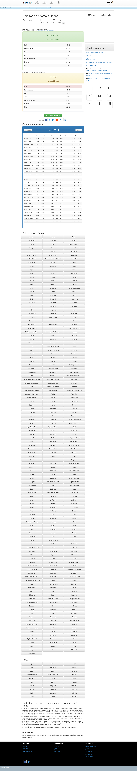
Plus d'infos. (53, 8)
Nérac (53, 430)
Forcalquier (53, 518)
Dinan (32, 540)
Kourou (74, 310)
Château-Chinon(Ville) (74, 569)
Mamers (31, 467)
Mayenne (74, 460)
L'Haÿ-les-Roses (74, 478)
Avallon (53, 628)
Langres (74, 496)
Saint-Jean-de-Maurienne (32, 379)
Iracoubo (74, 259)
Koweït (74, 678)
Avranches (53, 624)
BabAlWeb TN (88, 754)
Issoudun (74, 504)
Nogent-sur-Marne (32, 427)
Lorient (74, 262)
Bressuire (32, 599)
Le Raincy (53, 485)
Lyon (74, 317)
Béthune (74, 606)
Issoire (32, 507)
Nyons (32, 423)
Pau (53, 416)
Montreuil (53, 441)
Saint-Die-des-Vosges (32, 390)
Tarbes (53, 248)
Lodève (31, 474)
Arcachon (53, 639)
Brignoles (32, 595)
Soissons (74, 354)
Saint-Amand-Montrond (74, 390)
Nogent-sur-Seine (74, 423)
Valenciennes (32, 343)
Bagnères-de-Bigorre (31, 624)
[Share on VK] (61, 120)
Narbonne (74, 430)
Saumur (31, 365)
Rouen (32, 288)
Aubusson (74, 631)
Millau (53, 456)
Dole (74, 536)
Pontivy (74, 409)
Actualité (89, 91)
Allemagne (53, 693)
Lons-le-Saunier (74, 471)
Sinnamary (31, 240)
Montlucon (32, 445)
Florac (32, 525)
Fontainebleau (53, 522)
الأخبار (99, 91)
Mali (32, 682)
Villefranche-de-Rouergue (53, 332)
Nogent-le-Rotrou (53, 427)
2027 (107, 52)
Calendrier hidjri (92, 65)
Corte (53, 547)
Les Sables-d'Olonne (53, 482)
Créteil (53, 544)
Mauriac (31, 463)
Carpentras (31, 588)
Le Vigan (32, 482)
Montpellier (74, 273)
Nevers (74, 277)
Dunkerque (53, 533)
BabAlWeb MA (88, 751)
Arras (53, 251)
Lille (32, 310)
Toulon (32, 273)
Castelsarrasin (53, 584)
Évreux (32, 529)
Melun (32, 251)
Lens (31, 489)
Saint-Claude (53, 390)
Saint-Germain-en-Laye (31, 383)
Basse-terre (74, 299)
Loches (53, 474)
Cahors (53, 591)
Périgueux (32, 416)
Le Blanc (53, 489)
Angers (32, 244)
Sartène (53, 365)
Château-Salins (32, 566)
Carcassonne (53, 588)
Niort (74, 427)
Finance (89, 106)
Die (74, 540)
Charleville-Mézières (31, 577)
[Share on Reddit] (57, 120)
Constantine (93, 70)
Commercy (74, 551)
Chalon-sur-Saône (74, 577)
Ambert (31, 646)
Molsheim (74, 452)
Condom (32, 551)
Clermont (74, 555)
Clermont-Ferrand (74, 248)
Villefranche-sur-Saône (32, 332)
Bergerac (53, 609)
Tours (32, 284)
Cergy (53, 580)
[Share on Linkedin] (53, 120)
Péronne (74, 412)
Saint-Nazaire (74, 372)
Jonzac (32, 504)
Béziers (53, 273)
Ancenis (74, 642)
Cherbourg (31, 262)
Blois (53, 606)
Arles (31, 635)
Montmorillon (74, 441)
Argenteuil (53, 635)
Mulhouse (53, 295)
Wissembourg (53, 324)
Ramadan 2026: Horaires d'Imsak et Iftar (98, 62)
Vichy (53, 277)
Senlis (53, 357)
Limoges (74, 306)
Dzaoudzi (53, 303)
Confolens (74, 547)
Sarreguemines (74, 365)
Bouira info (57, 750)
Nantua (32, 434)
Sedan (53, 361)
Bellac (32, 613)
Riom (53, 398)
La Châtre (74, 500)
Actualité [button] (37, 3)
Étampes (53, 529)
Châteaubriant (31, 573)
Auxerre (31, 281)
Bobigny (31, 606)
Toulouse (53, 306)
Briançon (74, 595)
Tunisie (53, 664)
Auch (53, 631)
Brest (32, 266)
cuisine (109, 106)
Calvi (31, 591)
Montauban (31, 452)
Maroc (32, 667)
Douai (53, 536)
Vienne (32, 335)
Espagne (53, 689)
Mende (32, 460)
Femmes (99, 106)
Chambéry (53, 577)
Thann (53, 354)
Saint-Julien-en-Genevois (74, 376)
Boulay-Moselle (53, 602)
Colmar (32, 555)
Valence (53, 343)
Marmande (53, 463)
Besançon (74, 251)
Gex (53, 514)
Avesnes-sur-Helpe (32, 628)
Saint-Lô (53, 376)
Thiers (32, 354)
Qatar (53, 678)
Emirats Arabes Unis (53, 675)
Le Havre (32, 317)
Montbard (74, 449)
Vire (53, 328)
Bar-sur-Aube (32, 620)
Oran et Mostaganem (102, 70)
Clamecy (32, 558)
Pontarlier (32, 412)
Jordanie (74, 671)
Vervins (74, 335)
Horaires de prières (93, 56)
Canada (53, 697)
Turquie (31, 697)
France (32, 686)
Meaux (53, 460)
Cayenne (32, 321)
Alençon (31, 650)
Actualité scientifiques (90, 746)
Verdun (32, 339)
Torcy (32, 350)
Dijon (53, 281)
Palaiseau (53, 419)
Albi (53, 650)
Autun (74, 628)
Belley (74, 609)
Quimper (32, 405)
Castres (31, 584)
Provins (53, 405)
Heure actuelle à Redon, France (46, 30)
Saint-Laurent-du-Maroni (53, 259)
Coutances (74, 544)
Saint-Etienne (53, 255)
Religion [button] (51, 3)
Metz (31, 299)
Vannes (74, 339)
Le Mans (53, 266)
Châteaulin (74, 566)
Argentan (74, 635)
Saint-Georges (31, 255)
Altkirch (53, 646)
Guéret (32, 511)
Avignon (74, 624)
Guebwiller (53, 511)
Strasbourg (53, 310)
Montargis (53, 452)
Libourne (53, 478)
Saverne (74, 361)
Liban (53, 671)
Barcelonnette (74, 620)
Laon (31, 496)
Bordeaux (53, 313)
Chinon (74, 558)
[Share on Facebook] (46, 120)
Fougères (32, 518)
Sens (31, 357)
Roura (74, 237)
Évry (74, 525)
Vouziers (74, 324)
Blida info (56, 748)
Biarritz (53, 244)
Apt (74, 639)
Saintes (31, 387)
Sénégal (74, 682)
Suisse (32, 689)
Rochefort (74, 394)
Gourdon (32, 514)
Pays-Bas (74, 686)
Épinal (74, 529)
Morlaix (32, 441)
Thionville (74, 350)
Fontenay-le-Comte (32, 522)
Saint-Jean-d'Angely (53, 379)
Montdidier (53, 445)
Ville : (54, 20)
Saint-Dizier (74, 387)
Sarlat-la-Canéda (53, 368)
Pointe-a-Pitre (53, 299)
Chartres (53, 573)
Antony (32, 642)
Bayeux (74, 617)
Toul (74, 346)
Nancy (74, 295)
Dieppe (74, 284)
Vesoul (53, 335)
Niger (53, 682)
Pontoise (53, 409)
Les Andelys (32, 485)
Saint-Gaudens (53, 383)
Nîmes (32, 277)
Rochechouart (31, 398)
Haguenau (53, 507)
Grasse (74, 511)
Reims (53, 292)
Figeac (53, 525)
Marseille (74, 313)
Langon (31, 500)
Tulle (31, 346)
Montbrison (31, 449)
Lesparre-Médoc (74, 482)
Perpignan (32, 248)
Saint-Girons (74, 379)
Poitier (74, 240)
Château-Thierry (74, 562)
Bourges (74, 281)
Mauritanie (53, 667)
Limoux (32, 478)
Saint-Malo (31, 376)
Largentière (74, 493)
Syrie (31, 671)
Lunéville (32, 471)
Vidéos (99, 98)
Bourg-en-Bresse (53, 599)
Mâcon (53, 467)
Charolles (74, 573)
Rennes (74, 303)
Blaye (74, 321)
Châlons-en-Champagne (32, 580)
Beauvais (74, 613)
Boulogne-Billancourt (31, 602)
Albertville (74, 650)
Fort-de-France (32, 259)
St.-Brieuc (53, 240)
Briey (53, 595)
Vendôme (53, 339)
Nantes (74, 266)
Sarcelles (74, 368)
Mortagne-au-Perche (74, 438)
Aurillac (31, 631)
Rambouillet (74, 401)
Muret (32, 438)
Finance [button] (44, 3)
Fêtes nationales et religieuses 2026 (95, 52)
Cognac (53, 555)
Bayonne (53, 617)
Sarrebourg (31, 368)
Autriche (74, 693)
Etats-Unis (74, 697)
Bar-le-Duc (53, 620)
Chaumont (32, 562)
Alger (87, 70)
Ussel (74, 343)
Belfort (53, 613)
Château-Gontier (32, 569)
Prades (32, 409)
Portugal (74, 689)
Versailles (53, 288)
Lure (74, 467)
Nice (31, 306)
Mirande (31, 456)
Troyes (32, 292)
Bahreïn (31, 678)
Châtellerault (53, 562)
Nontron (53, 423)
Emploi (87, 748)
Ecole (86, 750)
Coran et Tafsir (92, 59)
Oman (74, 675)
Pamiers (31, 419)
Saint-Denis (53, 317)
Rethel (32, 401)
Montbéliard (53, 449)
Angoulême (53, 642)
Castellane (74, 584)
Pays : (24, 20)
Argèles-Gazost (32, 639)
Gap (74, 514)
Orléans (53, 284)
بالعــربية (110, 4)
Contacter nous (27, 753)
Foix (74, 522)
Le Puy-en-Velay (74, 485)
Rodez (53, 394)
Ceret (74, 580)
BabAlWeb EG (88, 753)
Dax (32, 544)
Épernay (31, 533)
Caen (53, 262)
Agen (32, 270)
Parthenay (74, 416)
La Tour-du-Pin (31, 493)
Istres (53, 504)
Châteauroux (53, 566)
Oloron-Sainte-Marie (74, 419)
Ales (74, 646)
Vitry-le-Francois (32, 328)
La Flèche (53, 500)
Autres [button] (58, 3)
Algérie (32, 664)
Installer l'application (53, 115)
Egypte (74, 667)
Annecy (31, 237)
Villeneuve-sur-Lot (74, 328)
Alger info (56, 753)
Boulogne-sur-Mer (74, 599)
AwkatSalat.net (89, 756)
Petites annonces (27, 751)
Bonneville (74, 602)
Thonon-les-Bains (53, 350)
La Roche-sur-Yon (53, 493)
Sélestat (74, 357)
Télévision (109, 91)
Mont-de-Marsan (74, 445)
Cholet (53, 558)
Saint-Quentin (32, 372)
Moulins (53, 438)
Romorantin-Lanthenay (32, 394)
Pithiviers (53, 412)
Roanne (53, 237)
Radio (89, 98)
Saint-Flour (74, 383)
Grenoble (74, 255)
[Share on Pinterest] (65, 120)
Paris (53, 321)
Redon (53, 401)
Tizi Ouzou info (58, 751)
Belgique (53, 686)
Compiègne (53, 551)
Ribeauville (74, 398)
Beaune (31, 617)
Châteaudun (53, 569)
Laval (74, 489)
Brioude (74, 591)
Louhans (53, 471)
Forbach (74, 518)
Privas (74, 405)
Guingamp (74, 507)
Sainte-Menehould (53, 387)
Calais (74, 292)
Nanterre (53, 434)
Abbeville (32, 653)
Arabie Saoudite (32, 675)
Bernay (32, 609)
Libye (74, 664)
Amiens (31, 295)
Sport (109, 98)
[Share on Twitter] (49, 120)
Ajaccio (53, 270)
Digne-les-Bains (53, 540)
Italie (31, 693)
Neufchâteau (32, 430)
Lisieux (74, 474)
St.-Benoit (32, 303)
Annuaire (25, 750)
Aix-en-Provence (74, 244)
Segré (32, 361)
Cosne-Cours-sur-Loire (32, 547)
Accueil (25, 746)
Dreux (74, 533)
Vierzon (74, 332)
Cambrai (74, 588)
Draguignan (32, 536)
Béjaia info (56, 746)
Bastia (74, 270)
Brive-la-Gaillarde (74, 288)
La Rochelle (32, 313)
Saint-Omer (53, 372)
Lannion (53, 496)
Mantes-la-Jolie (74, 463)
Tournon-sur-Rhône (53, 346)
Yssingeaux (32, 324)
